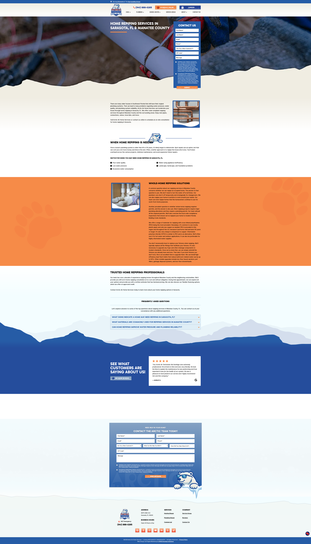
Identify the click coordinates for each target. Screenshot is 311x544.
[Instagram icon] (149, 530)
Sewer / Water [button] (154, 12)
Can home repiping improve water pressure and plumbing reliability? (147, 327)
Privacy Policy (181, 71)
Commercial (168, 522)
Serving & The (126, 2)
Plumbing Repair (169, 518)
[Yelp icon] (168, 530)
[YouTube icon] (155, 530)
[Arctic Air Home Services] (116, 10)
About (183, 12)
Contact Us (196, 12)
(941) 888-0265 (144, 7)
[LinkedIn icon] (162, 530)
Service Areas (171, 12)
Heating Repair (169, 513)
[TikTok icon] (174, 530)
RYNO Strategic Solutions (166, 541)
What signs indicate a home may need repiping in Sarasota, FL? (143, 317)
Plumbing (139, 12)
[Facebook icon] (143, 530)
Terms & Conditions (190, 71)
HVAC (127, 12)
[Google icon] (137, 530)
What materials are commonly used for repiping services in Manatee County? (152, 322)
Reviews (185, 518)
